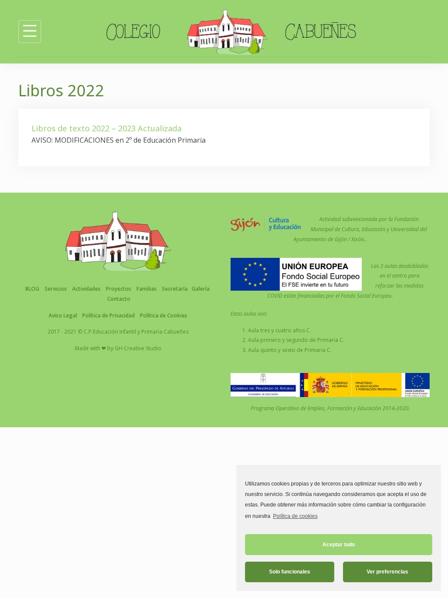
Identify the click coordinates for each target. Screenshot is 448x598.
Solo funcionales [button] (289, 572)
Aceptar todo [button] (338, 545)
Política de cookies (295, 516)
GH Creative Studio (138, 348)
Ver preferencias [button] (387, 572)
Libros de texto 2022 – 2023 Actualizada (107, 128)
